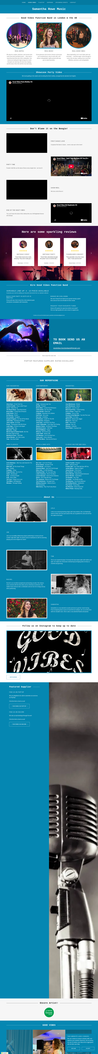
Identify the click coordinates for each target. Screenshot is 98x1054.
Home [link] (24, 2)
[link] (49, 9)
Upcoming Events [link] (62, 2)
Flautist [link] (41, 2)
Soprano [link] (50, 2)
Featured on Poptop (19, 706)
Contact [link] (73, 2)
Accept (88, 1048)
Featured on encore (19, 724)
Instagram (13, 677)
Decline (73, 1048)
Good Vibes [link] (32, 2)
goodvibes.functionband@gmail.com (66, 348)
